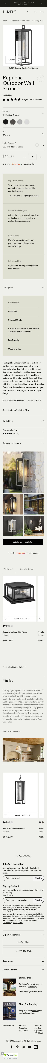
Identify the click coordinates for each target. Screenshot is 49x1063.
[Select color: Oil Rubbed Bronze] (6, 626)
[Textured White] (27, 122)
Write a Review (36, 99)
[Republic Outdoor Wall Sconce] (23, 45)
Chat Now (24, 942)
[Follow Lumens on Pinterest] (17, 1047)
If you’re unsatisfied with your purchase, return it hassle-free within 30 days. (21, 243)
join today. (32, 986)
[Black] (5, 122)
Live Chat (16, 195)
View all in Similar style (13, 667)
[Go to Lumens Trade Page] (9, 987)
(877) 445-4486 (32, 195)
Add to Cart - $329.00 (22, 542)
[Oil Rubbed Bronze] (13, 122)
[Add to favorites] (40, 78)
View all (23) (13, 59)
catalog (35, 1010)
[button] (12, 99)
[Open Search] (28, 12)
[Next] (41, 3)
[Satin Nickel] (20, 122)
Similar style (9, 569)
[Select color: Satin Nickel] (9, 626)
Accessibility (8, 1025)
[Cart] (35, 12)
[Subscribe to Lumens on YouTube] (29, 1047)
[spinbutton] (32, 157)
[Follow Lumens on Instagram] (23, 1047)
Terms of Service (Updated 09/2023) (38, 1029)
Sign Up (38, 878)
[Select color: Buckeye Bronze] (43, 822)
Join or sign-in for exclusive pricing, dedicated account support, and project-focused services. (23, 218)
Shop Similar (20, 619)
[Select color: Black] (4, 626)
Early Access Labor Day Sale (24, 3)
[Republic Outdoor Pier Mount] (19, 592)
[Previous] (5, 3)
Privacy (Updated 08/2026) (23, 1028)
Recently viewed (26, 569)
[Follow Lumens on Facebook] (11, 1047)
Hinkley (8, 95)
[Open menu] (42, 12)
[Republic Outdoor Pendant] (20, 790)
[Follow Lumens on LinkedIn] (35, 1047)
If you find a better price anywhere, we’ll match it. (23, 267)
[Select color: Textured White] (12, 626)
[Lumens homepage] (10, 12)
